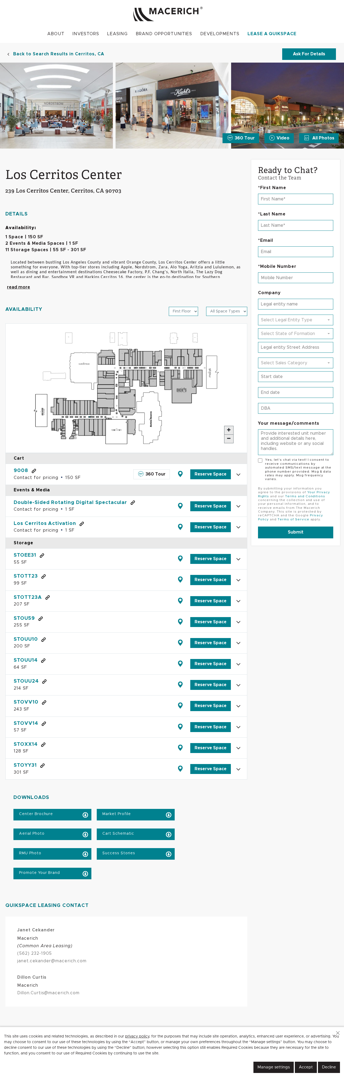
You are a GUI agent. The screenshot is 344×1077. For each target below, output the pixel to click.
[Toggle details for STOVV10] (238, 706)
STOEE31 (25, 555)
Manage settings (273, 1067)
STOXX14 (26, 744)
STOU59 (24, 618)
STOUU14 (26, 660)
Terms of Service (293, 519)
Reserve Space (211, 474)
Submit (295, 532)
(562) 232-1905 (34, 953)
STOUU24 (26, 681)
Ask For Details (309, 54)
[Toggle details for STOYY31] (238, 769)
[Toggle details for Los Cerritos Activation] (238, 527)
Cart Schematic (117, 833)
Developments (219, 34)
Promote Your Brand (39, 873)
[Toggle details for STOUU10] (238, 643)
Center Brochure (35, 814)
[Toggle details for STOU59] (238, 622)
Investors (86, 34)
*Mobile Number (277, 266)
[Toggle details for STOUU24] (238, 685)
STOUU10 (26, 639)
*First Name (272, 188)
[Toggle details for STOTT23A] (238, 601)
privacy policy (137, 1036)
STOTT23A (28, 597)
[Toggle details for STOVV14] (238, 727)
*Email (265, 240)
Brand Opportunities (164, 34)
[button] (338, 1033)
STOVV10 (26, 702)
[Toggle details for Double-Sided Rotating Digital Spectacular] (238, 506)
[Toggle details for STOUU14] (238, 664)
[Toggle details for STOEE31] (238, 559)
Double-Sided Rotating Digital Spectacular (70, 502)
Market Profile (116, 814)
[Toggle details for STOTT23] (238, 580)
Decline (329, 1067)
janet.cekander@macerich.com (52, 961)
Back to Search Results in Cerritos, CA (58, 54)
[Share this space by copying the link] (34, 471)
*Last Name (272, 214)
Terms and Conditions (305, 496)
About (55, 34)
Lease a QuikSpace (272, 34)
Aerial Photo (31, 833)
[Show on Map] (180, 474)
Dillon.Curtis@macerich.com (48, 993)
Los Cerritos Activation (45, 523)
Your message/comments (288, 423)
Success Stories (118, 853)
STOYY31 (25, 765)
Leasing (117, 34)
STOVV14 (26, 723)
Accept (306, 1067)
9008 (21, 470)
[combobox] (295, 320)
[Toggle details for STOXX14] (238, 748)
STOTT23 (26, 576)
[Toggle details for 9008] (238, 474)
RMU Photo (29, 853)
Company (269, 293)
